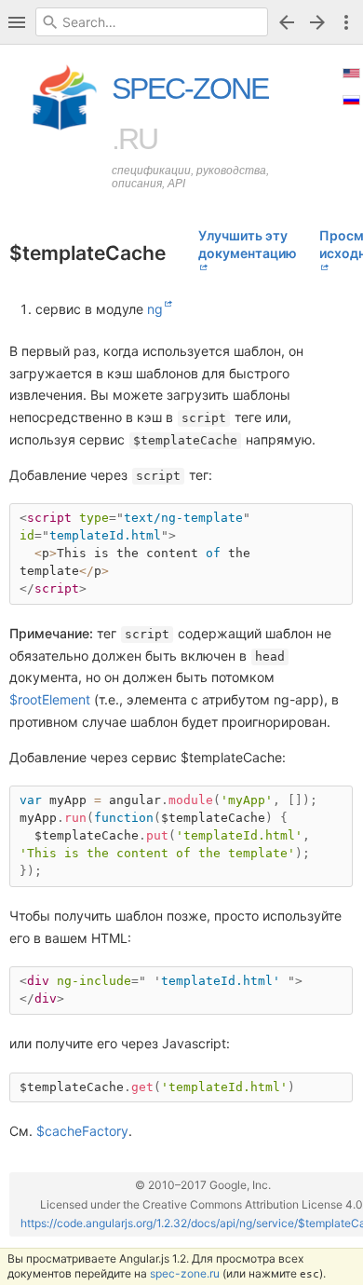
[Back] (286, 22)
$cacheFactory (82, 1131)
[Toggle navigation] (17, 22)
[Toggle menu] (346, 22)
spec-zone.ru (185, 1273)
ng (155, 309)
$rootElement (49, 699)
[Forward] (320, 22)
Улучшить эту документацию (247, 243)
